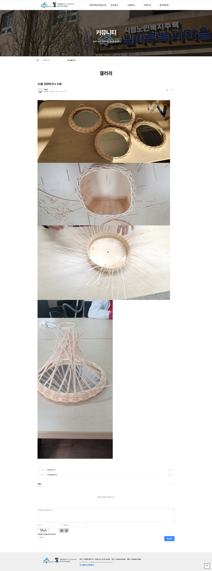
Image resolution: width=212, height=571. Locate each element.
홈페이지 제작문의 (88, 565)
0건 (46, 91)
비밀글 (41, 537)
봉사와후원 (164, 5)
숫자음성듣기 (62, 530)
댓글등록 (169, 539)
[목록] (167, 90)
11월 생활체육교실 (52, 475)
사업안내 (130, 5)
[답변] (172, 90)
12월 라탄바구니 (51, 470)
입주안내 (114, 5)
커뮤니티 (147, 5)
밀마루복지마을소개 (98, 5)
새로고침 (66, 530)
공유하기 (173, 60)
